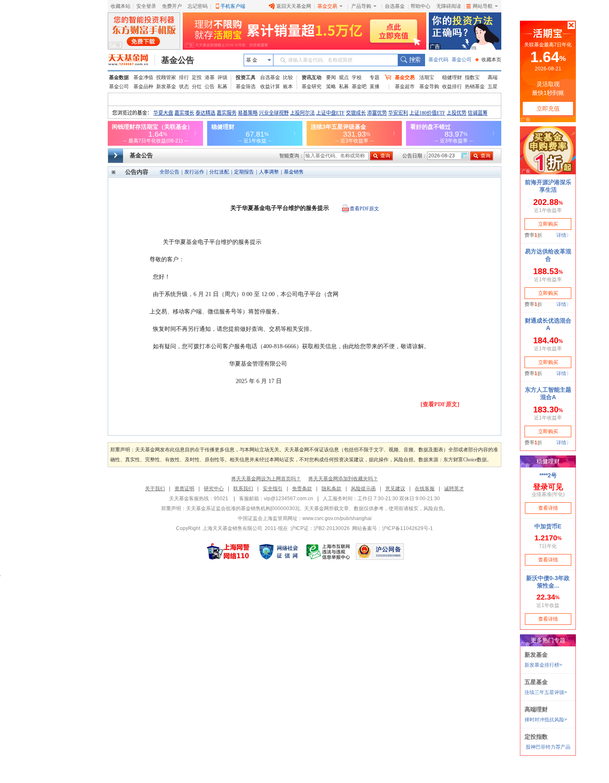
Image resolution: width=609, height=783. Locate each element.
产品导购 (361, 6)
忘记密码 (198, 6)
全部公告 (169, 172)
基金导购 (429, 86)
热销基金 (475, 86)
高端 (493, 77)
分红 (197, 86)
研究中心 (214, 488)
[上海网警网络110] (228, 551)
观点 (344, 77)
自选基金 (395, 6)
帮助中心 (420, 6)
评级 (222, 77)
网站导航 (483, 6)
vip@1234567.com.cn (288, 498)
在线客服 (425, 488)
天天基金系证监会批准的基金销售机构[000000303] (242, 508)
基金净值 (143, 77)
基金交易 (327, 6)
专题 (374, 77)
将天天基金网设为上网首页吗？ (266, 479)
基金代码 (438, 60)
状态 (184, 86)
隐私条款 (331, 488)
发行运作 (194, 172)
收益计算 (270, 86)
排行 (184, 77)
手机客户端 (232, 6)
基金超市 (405, 86)
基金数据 (119, 77)
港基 (210, 77)
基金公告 (177, 60)
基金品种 (143, 86)
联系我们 (243, 488)
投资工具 (246, 77)
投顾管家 (166, 77)
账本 (288, 86)
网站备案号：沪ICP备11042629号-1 (392, 528)
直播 (374, 86)
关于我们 (155, 488)
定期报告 (244, 172)
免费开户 (172, 6)
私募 (222, 86)
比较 (288, 77)
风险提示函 (363, 488)
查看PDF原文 (364, 209)
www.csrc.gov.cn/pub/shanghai (337, 518)
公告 (210, 86)
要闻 (331, 77)
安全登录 (146, 6)
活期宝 (426, 77)
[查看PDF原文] (439, 404)
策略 (331, 86)
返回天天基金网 (293, 6)
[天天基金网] (131, 60)
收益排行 (452, 86)
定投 (197, 77)
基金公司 (461, 60)
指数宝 (472, 77)
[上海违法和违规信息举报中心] (328, 551)
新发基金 (166, 86)
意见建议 (395, 488)
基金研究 (311, 86)
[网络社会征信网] (278, 551)
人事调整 (269, 172)
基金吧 (359, 86)
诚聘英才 (454, 488)
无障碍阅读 (448, 6)
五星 (493, 86)
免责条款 (302, 488)
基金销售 (294, 172)
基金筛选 (246, 86)
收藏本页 (488, 60)
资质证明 (184, 488)
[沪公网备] (380, 551)
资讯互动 (311, 77)
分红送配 (219, 172)
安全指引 (273, 488)
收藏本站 (120, 6)
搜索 (411, 60)
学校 (357, 77)
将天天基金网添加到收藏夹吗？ (343, 479)
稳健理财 (452, 77)
